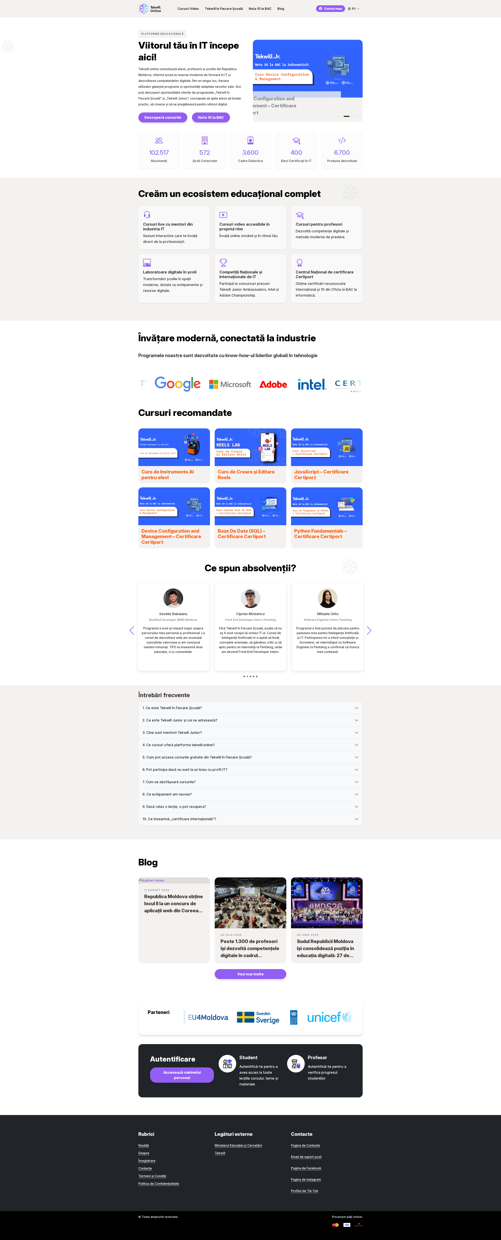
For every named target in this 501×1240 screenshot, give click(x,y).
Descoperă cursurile (162, 117)
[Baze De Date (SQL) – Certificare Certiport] (250, 506)
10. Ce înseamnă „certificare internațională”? (179, 819)
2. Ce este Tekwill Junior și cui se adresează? (179, 720)
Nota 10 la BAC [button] (260, 9)
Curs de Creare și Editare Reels (246, 474)
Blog (280, 9)
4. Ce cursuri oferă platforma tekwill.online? (178, 745)
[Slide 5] (355, 116)
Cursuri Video (188, 9)
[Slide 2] (341, 116)
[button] (244, 676)
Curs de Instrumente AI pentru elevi (167, 474)
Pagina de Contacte (305, 1145)
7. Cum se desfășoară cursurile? (169, 782)
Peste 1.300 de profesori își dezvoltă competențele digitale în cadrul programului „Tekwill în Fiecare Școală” (250, 955)
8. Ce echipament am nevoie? (167, 794)
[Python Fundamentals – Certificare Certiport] (327, 506)
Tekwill (220, 1153)
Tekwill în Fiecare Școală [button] (224, 9)
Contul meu (333, 9)
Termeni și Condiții (152, 1176)
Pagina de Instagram (306, 1179)
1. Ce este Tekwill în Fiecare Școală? (172, 708)
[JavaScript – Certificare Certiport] (327, 447)
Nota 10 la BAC (211, 117)
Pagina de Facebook (306, 1168)
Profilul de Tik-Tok (304, 1191)
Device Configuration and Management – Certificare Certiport (171, 536)
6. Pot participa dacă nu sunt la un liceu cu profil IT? (184, 770)
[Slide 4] (350, 116)
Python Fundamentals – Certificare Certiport (320, 533)
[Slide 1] (338, 116)
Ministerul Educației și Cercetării (238, 1145)
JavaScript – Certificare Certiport (321, 474)
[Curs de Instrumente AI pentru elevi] (174, 447)
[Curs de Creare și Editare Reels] (250, 447)
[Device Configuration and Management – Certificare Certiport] (174, 506)
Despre (143, 1153)
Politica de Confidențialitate (158, 1184)
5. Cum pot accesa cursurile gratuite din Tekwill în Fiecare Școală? (197, 757)
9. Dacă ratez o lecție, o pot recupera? (174, 807)
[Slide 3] (344, 116)
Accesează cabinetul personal (182, 1075)
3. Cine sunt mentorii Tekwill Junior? (172, 732)
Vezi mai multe (250, 974)
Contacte (145, 1168)
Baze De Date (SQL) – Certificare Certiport (242, 533)
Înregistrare (146, 1161)
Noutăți (143, 1145)
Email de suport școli (306, 1157)
